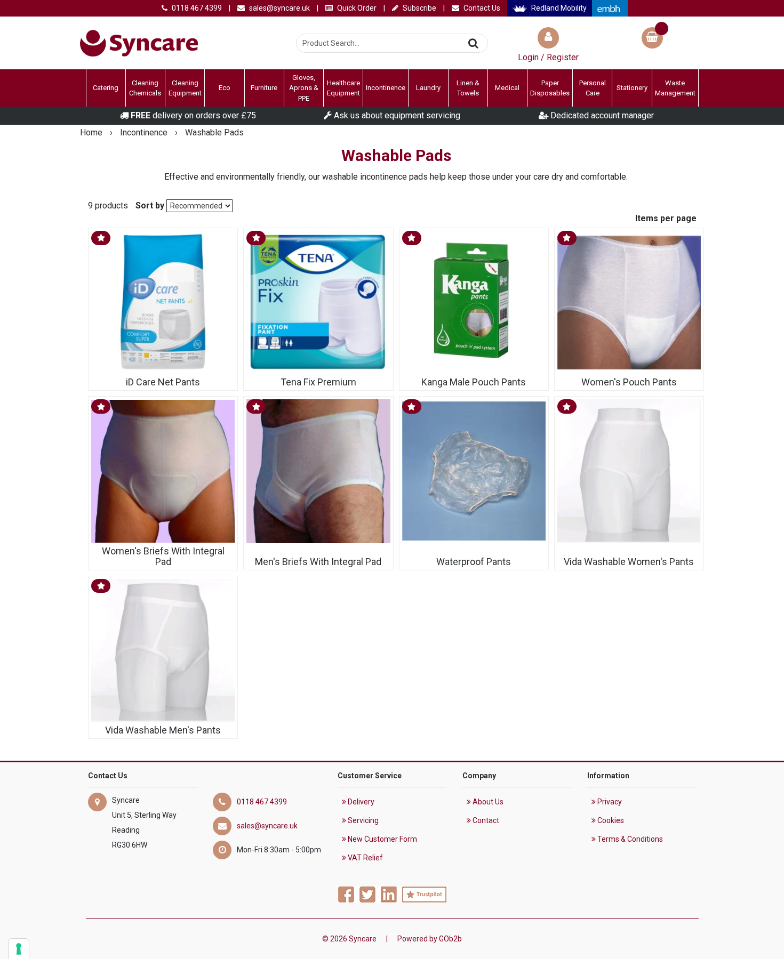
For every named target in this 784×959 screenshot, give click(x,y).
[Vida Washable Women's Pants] (629, 471)
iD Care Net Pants (163, 382)
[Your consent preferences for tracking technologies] (19, 949)
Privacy (609, 801)
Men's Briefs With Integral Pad (318, 561)
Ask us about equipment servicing (396, 115)
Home (92, 132)
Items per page (666, 218)
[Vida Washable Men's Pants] (163, 650)
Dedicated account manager (601, 115)
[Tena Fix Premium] (318, 302)
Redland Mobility (558, 8)
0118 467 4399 (196, 8)
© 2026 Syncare (349, 938)
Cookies (610, 820)
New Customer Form (381, 839)
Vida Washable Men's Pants (163, 730)
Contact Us (481, 8)
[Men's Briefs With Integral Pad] (318, 471)
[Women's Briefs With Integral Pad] (163, 471)
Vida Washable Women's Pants (629, 561)
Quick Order (356, 8)
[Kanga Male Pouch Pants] (474, 302)
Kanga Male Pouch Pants (473, 382)
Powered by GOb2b (429, 938)
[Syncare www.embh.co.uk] (609, 8)
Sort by (149, 205)
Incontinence (145, 132)
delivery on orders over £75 (193, 115)
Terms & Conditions (629, 839)
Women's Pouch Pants (629, 382)
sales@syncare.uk (278, 8)
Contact (485, 820)
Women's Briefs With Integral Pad (163, 556)
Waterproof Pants (473, 561)
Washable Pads (214, 132)
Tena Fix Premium (318, 382)
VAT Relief (364, 857)
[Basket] (652, 39)
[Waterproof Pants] (474, 471)
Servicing (362, 820)
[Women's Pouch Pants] (629, 302)
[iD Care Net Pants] (163, 302)
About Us (487, 801)
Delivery (360, 801)
